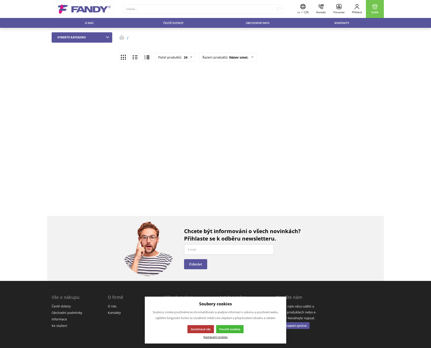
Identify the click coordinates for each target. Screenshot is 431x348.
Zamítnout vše (201, 329)
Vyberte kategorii (71, 37)
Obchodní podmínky (67, 313)
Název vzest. (238, 57)
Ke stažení (59, 326)
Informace (59, 319)
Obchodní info (257, 23)
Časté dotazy (173, 23)
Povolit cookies (229, 329)
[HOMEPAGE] (121, 37)
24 (185, 57)
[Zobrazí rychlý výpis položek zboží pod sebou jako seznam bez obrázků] (147, 57)
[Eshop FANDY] (84, 9)
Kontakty (341, 23)
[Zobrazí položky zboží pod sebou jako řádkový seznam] (135, 57)
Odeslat (195, 264)
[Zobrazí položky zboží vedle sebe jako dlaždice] (123, 57)
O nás (89, 23)
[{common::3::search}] (278, 8)
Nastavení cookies (215, 337)
